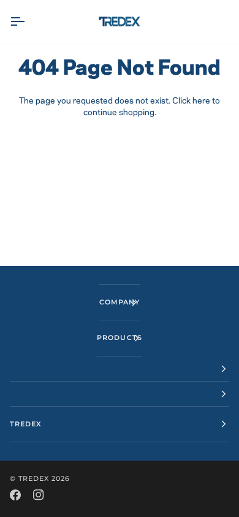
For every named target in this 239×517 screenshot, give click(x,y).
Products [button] (119, 337)
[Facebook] (15, 494)
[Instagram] (38, 494)
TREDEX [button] (26, 424)
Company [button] (119, 302)
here (201, 101)
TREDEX (33, 478)
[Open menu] (28, 21)
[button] (119, 369)
